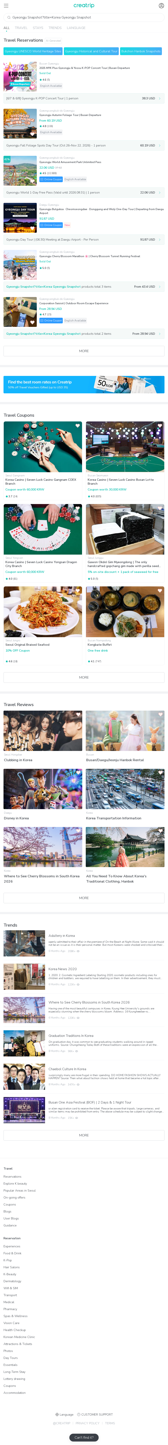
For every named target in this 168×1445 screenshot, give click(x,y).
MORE (84, 351)
